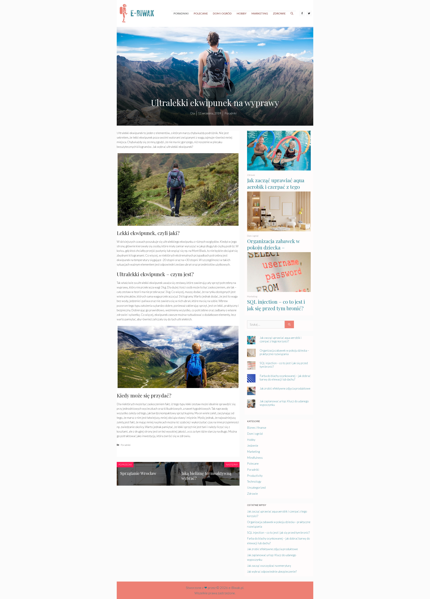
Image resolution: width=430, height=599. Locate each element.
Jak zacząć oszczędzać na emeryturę (269, 565)
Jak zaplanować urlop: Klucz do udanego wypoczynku (284, 403)
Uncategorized (256, 487)
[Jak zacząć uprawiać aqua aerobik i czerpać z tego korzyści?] (279, 168)
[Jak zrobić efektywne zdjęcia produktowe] (251, 393)
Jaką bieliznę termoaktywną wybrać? (206, 475)
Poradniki (181, 13)
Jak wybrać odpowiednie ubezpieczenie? (272, 571)
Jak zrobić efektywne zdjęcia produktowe (285, 388)
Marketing (259, 13)
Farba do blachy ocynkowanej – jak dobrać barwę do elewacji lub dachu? (285, 377)
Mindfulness (255, 457)
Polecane (201, 13)
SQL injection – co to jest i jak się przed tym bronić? (276, 305)
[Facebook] (302, 13)
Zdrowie (279, 13)
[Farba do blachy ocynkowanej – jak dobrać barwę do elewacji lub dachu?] (251, 380)
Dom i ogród (222, 13)
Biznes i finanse (256, 427)
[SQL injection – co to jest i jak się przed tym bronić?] (279, 289)
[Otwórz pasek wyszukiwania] (292, 13)
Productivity (255, 475)
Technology (254, 481)
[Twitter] (309, 13)
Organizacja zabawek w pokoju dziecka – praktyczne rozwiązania (274, 247)
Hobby (241, 13)
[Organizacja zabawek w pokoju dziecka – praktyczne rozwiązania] (279, 229)
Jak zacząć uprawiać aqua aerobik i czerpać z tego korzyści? (275, 187)
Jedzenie (252, 445)
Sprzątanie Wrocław (138, 473)
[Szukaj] (289, 324)
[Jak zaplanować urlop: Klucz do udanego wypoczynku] (251, 405)
